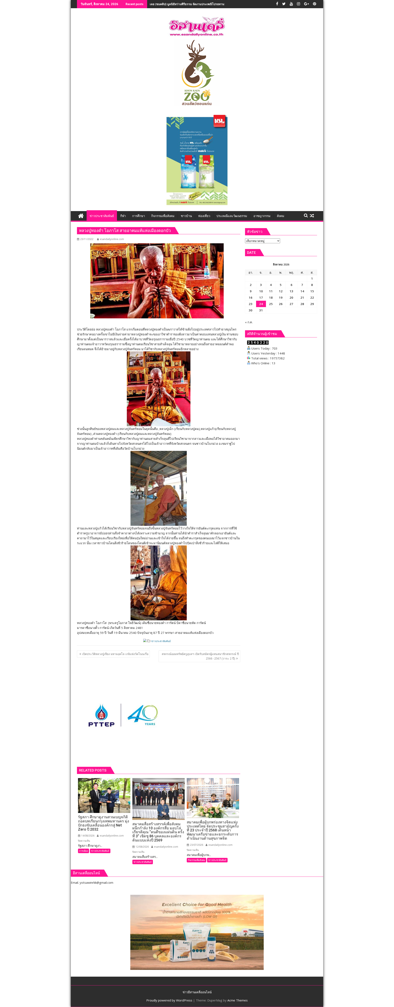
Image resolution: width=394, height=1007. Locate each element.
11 (271, 291)
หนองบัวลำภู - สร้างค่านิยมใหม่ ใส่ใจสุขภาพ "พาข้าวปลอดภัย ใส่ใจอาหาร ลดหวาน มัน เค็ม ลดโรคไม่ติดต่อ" (218, 4)
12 (281, 291)
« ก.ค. (249, 322)
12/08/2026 (142, 846)
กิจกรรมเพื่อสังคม (196, 860)
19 (281, 297)
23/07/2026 (196, 845)
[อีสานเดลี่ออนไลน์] (81, 215)
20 (291, 297)
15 (312, 291)
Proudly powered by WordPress (169, 1000)
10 (261, 291)
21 (302, 297)
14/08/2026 (87, 835)
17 (261, 297)
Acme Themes (237, 1000)
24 (261, 304)
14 (302, 291)
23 (250, 304)
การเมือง (83, 850)
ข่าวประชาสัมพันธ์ (161, 641)
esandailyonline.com (112, 239)
